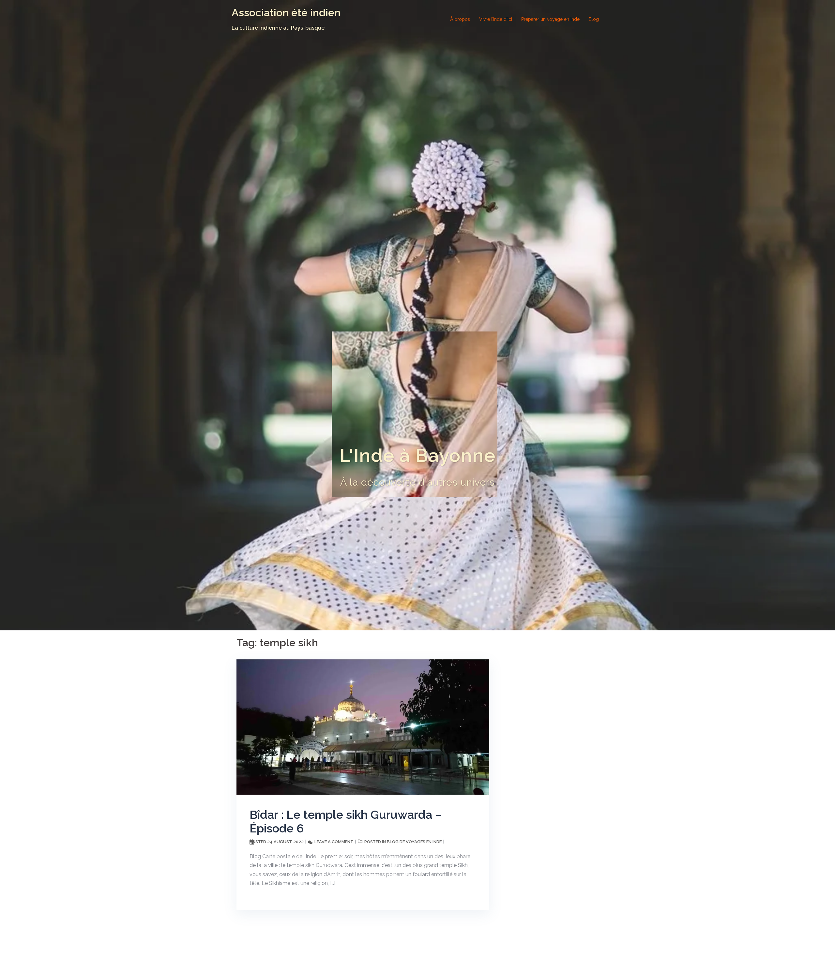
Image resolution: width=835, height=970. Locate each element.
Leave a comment (334, 841)
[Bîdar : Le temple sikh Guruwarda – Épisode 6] (362, 726)
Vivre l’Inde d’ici (495, 19)
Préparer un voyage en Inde (550, 19)
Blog (594, 19)
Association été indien (286, 13)
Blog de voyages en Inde (414, 841)
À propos (460, 19)
